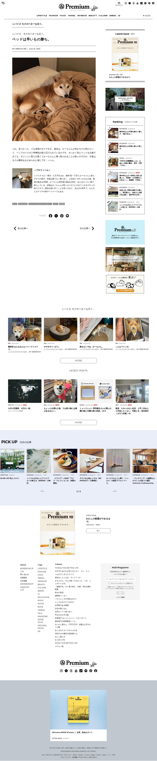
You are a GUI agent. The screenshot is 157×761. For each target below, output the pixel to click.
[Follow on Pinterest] (149, 3)
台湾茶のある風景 (62, 605)
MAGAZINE (43, 616)
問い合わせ (24, 574)
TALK (40, 613)
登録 (120, 593)
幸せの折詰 (59, 592)
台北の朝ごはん (61, 608)
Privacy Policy (83, 757)
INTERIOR (82, 15)
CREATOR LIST (119, 5)
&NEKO (112, 15)
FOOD (63, 15)
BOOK (40, 607)
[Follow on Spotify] (145, 3)
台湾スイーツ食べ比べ (63, 612)
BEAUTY (93, 15)
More (78, 360)
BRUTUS (49, 755)
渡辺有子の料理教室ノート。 (66, 621)
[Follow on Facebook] (153, 3)
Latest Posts (78, 370)
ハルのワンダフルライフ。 (65, 574)
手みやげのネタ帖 (62, 615)
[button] (42, 491)
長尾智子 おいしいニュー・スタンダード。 (71, 618)
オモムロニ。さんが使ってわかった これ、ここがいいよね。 (73, 582)
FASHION (53, 15)
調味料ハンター (61, 596)
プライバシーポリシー (128, 586)
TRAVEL (71, 15)
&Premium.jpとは (26, 569)
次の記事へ (85, 228)
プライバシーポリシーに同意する (122, 583)
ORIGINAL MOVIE (42, 626)
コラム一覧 (59, 646)
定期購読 (23, 578)
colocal (104, 755)
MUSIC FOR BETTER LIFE (66, 643)
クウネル (87, 755)
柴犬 (62, 204)
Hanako (80, 755)
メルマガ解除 (120, 597)
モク (56, 204)
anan (43, 755)
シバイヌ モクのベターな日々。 (28, 24)
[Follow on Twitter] (130, 3)
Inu (15, 204)
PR (39, 631)
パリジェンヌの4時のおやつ (66, 599)
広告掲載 (23, 581)
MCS (113, 755)
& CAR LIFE (60, 640)
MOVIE (41, 604)
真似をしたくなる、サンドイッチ (68, 577)
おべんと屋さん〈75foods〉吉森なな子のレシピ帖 (73, 625)
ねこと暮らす (60, 637)
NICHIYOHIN (43, 597)
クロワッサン (68, 755)
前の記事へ (23, 228)
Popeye (93, 755)
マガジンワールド (65, 757)
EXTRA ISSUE (41, 621)
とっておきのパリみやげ (64, 602)
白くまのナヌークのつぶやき (66, 630)
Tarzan (98, 755)
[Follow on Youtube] (137, 3)
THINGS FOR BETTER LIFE (66, 568)
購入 (98, 531)
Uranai (41, 610)
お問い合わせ (93, 757)
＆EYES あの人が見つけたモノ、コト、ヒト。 (73, 571)
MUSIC (41, 600)
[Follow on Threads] (134, 3)
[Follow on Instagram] (126, 3)
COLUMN (103, 15)
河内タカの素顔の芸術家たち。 (67, 633)
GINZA (75, 755)
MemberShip (26, 584)
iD (119, 15)
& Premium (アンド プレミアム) (78, 7)
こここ (109, 755)
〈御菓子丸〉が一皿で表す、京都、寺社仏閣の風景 (73, 587)
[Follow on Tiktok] (141, 3)
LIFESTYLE (42, 15)
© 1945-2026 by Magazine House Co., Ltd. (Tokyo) (78, 751)
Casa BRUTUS (58, 755)
